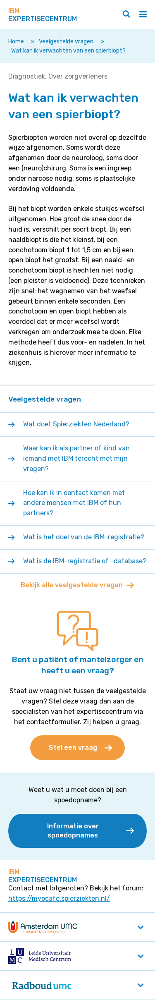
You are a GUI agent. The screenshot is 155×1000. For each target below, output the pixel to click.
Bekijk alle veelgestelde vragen (72, 585)
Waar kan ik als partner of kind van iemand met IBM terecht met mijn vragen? (76, 458)
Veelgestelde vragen (66, 41)
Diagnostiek (26, 76)
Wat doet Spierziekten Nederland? (77, 424)
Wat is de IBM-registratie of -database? (84, 561)
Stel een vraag (73, 747)
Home (16, 41)
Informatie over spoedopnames (73, 830)
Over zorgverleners (77, 76)
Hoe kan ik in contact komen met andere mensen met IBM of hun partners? (74, 503)
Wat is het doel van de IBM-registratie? (83, 537)
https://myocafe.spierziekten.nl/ (59, 898)
